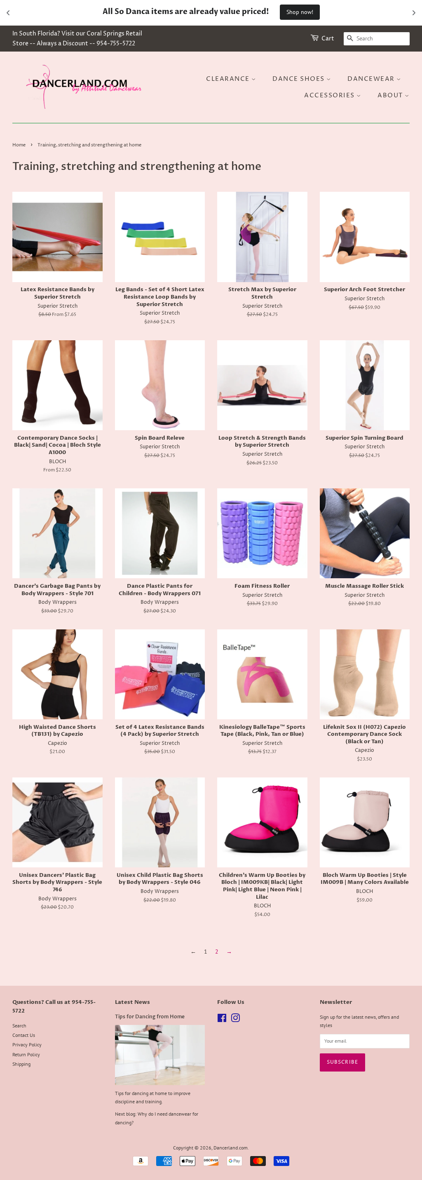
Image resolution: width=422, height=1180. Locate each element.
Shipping (21, 1064)
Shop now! (299, 12)
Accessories (330, 95)
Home (19, 145)
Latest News (132, 1002)
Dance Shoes (299, 79)
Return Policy (26, 1054)
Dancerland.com (230, 1148)
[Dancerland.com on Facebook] (222, 1020)
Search (19, 1025)
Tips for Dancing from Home (150, 1016)
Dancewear (371, 79)
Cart (327, 38)
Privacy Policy (27, 1044)
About (391, 95)
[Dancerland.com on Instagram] (235, 1020)
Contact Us (23, 1035)
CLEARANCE (228, 79)
